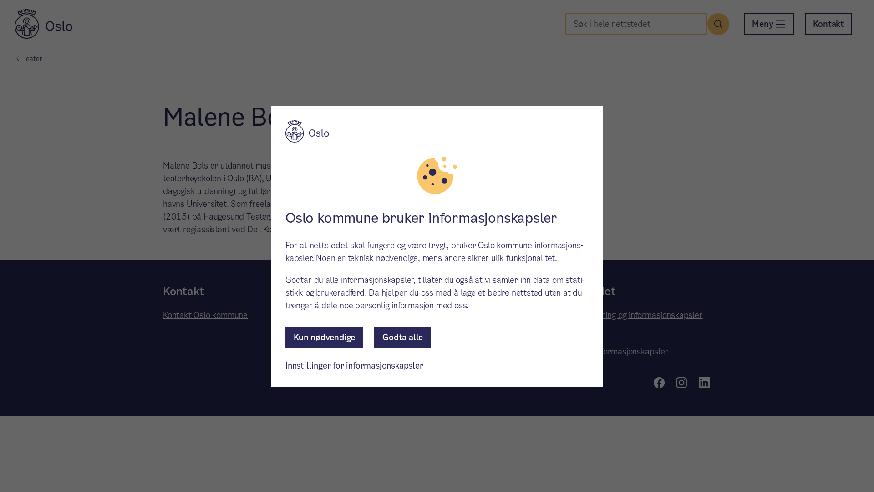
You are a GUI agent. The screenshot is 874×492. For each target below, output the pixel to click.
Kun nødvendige (324, 337)
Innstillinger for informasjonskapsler (354, 365)
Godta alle (402, 337)
